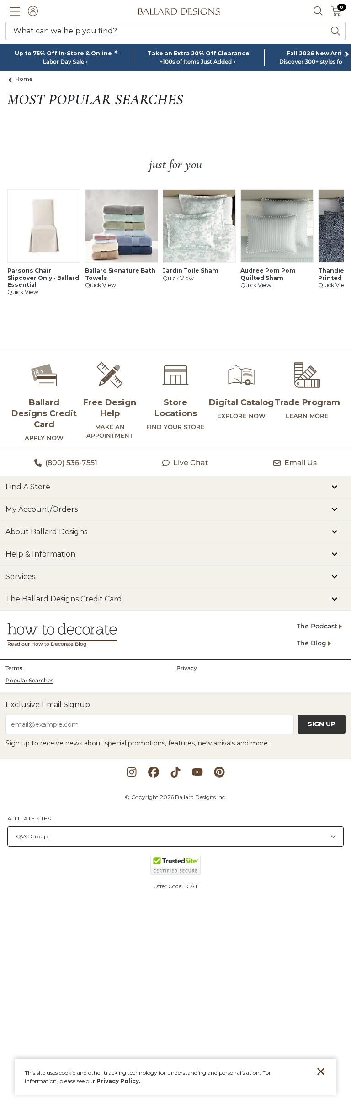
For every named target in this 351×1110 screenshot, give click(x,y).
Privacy (186, 668)
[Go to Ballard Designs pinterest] (219, 772)
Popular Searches (29, 680)
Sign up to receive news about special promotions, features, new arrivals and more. (137, 743)
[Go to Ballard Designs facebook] (153, 772)
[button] (14, 11)
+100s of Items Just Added (196, 61)
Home (24, 78)
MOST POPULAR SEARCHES (95, 100)
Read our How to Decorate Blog (46, 644)
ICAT (191, 886)
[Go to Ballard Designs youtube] (197, 772)
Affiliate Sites (29, 818)
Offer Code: (168, 886)
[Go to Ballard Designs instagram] (131, 772)
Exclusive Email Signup (47, 704)
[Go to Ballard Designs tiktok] (175, 772)
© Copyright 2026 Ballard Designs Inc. (175, 797)
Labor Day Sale (63, 61)
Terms (13, 668)
